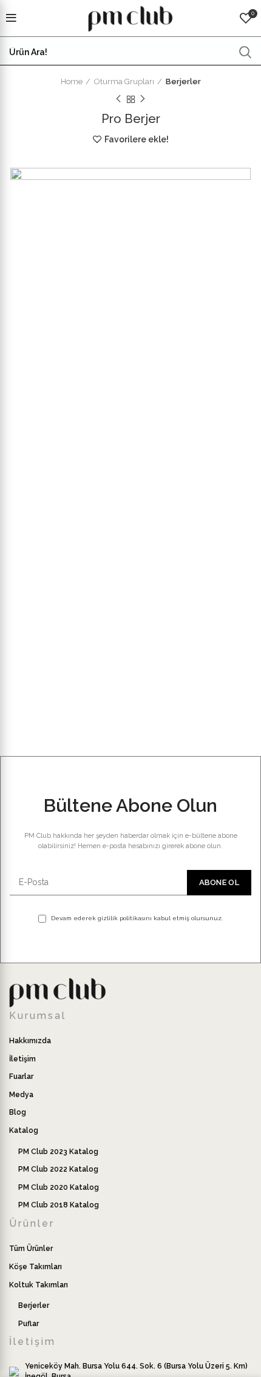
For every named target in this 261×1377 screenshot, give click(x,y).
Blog (17, 1112)
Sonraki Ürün (143, 99)
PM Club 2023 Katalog (58, 1151)
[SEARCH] (244, 52)
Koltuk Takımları (38, 1285)
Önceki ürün (118, 99)
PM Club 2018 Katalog (58, 1205)
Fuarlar (21, 1076)
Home (72, 81)
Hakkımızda (30, 1041)
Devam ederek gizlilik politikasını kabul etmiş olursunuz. (136, 918)
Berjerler (183, 81)
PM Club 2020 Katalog (58, 1187)
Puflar (28, 1323)
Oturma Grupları (124, 81)
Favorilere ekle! (136, 139)
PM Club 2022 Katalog (58, 1169)
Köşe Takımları (35, 1267)
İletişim (22, 1059)
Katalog (23, 1130)
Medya (21, 1094)
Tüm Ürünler (31, 1248)
